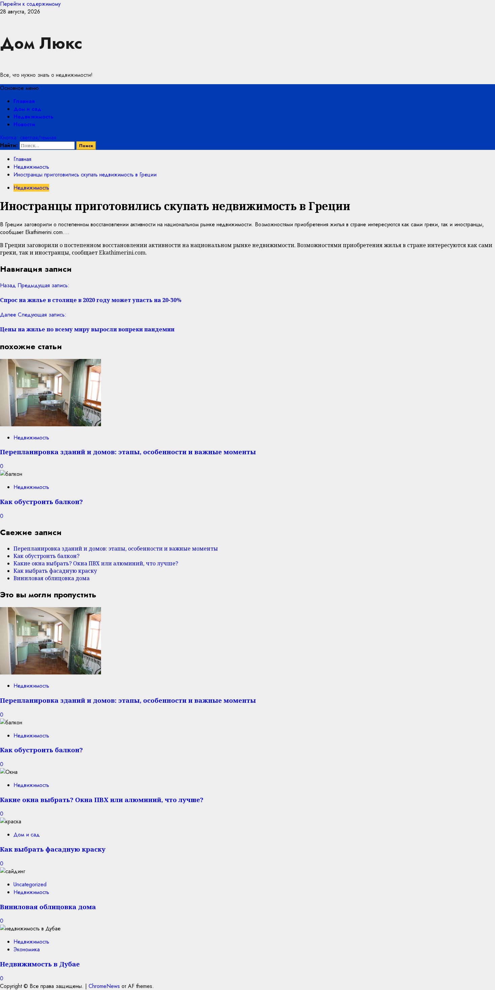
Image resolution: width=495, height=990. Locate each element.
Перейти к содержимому (30, 4)
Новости (24, 124)
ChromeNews (104, 986)
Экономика (26, 949)
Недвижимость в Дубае (40, 964)
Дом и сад (27, 109)
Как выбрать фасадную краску (55, 570)
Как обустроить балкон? (41, 501)
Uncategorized (29, 884)
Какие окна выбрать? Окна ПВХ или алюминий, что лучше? (95, 563)
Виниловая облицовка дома (51, 578)
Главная (24, 101)
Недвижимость (33, 117)
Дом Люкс (41, 43)
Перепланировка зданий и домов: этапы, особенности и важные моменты (128, 452)
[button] (19, 88)
